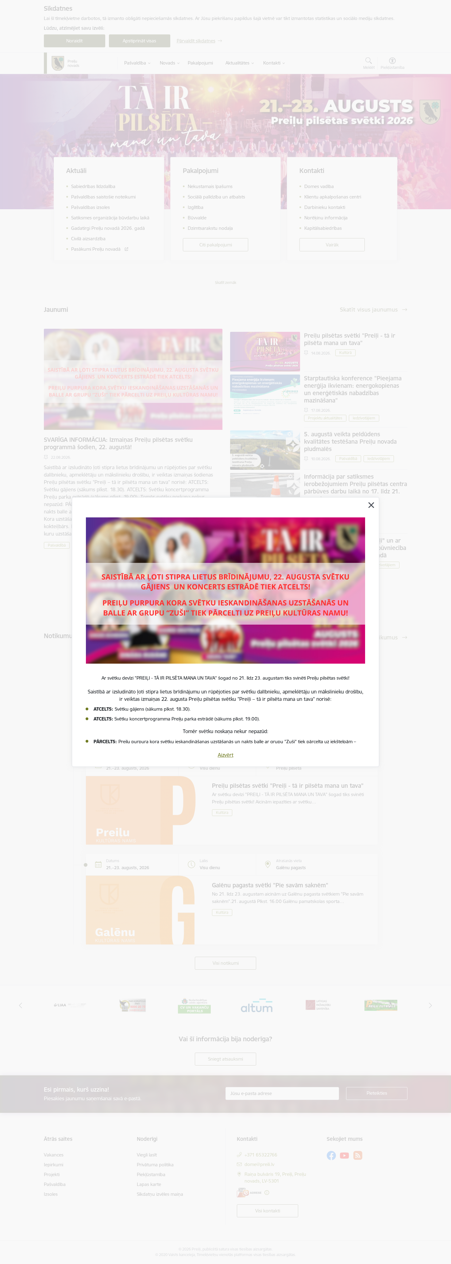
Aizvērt (225, 755)
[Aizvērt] (371, 505)
